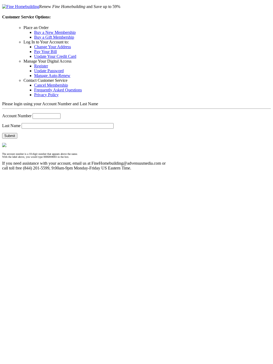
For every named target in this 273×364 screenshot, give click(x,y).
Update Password (49, 70)
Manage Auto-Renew (52, 75)
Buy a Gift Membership (54, 37)
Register (41, 66)
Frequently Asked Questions (58, 90)
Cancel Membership (51, 85)
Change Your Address (52, 47)
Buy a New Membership (55, 32)
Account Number (16, 116)
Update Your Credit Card (55, 56)
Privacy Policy (46, 94)
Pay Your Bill (45, 51)
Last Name (11, 125)
